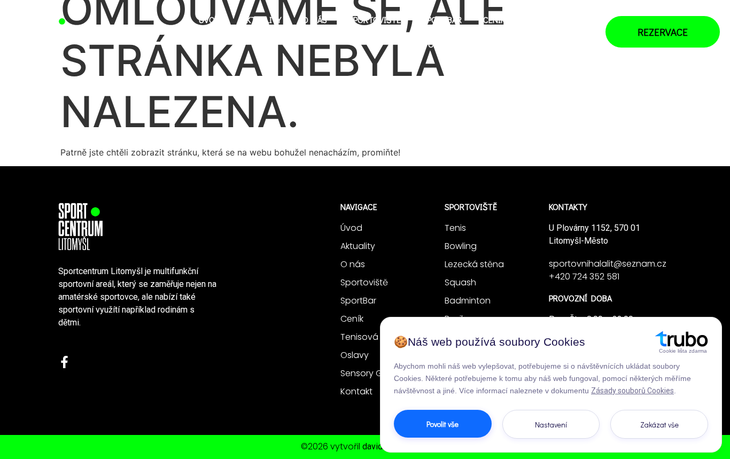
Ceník (494, 19)
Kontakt (567, 44)
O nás (314, 19)
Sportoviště (374, 19)
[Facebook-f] (64, 362)
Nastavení (551, 424)
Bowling (461, 246)
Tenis (455, 228)
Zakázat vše (659, 424)
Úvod (209, 19)
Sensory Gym (503, 44)
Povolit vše (442, 424)
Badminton (468, 300)
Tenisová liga (555, 19)
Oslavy (441, 44)
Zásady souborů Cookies (632, 390)
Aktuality (261, 19)
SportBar (442, 19)
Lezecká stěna (474, 264)
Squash (460, 282)
